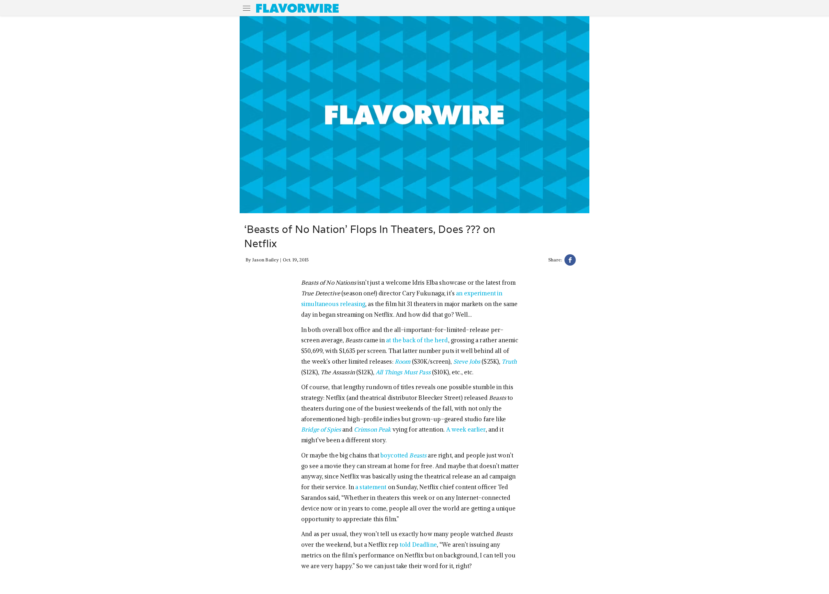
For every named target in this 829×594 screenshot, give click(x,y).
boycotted (403, 455)
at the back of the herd (417, 340)
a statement (371, 487)
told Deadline (418, 544)
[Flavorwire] (297, 8)
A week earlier (466, 429)
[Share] (570, 261)
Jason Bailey (265, 260)
